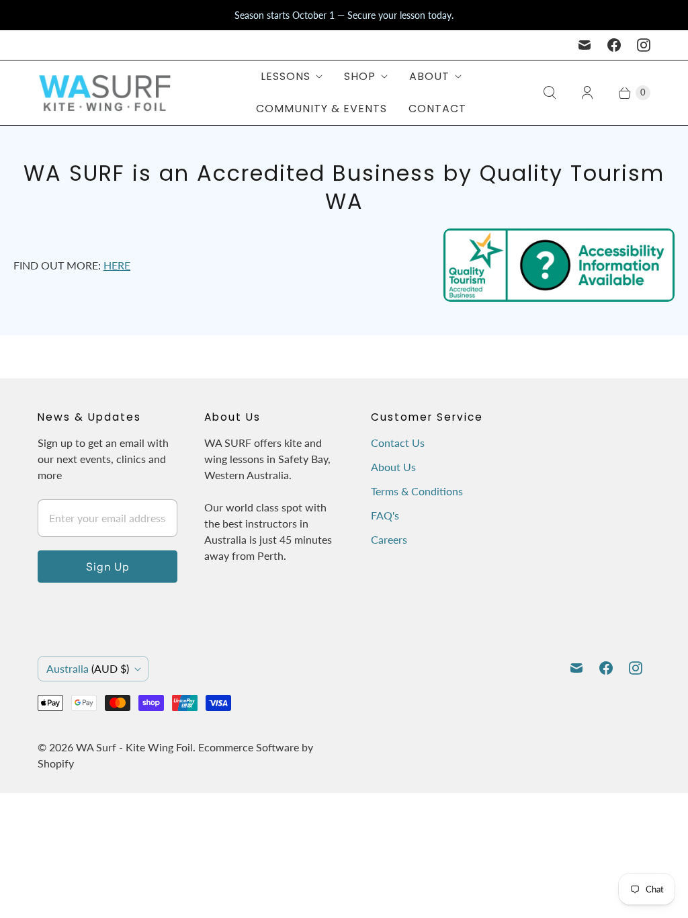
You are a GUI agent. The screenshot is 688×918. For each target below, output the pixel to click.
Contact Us (398, 442)
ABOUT (429, 76)
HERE (116, 265)
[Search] (549, 93)
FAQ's (385, 515)
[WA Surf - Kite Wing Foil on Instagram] (643, 45)
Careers (389, 539)
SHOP (360, 76)
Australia (87, 668)
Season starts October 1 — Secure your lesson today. (344, 15)
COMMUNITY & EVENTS (321, 108)
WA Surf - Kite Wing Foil (134, 747)
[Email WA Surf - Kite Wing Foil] (584, 45)
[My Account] (587, 93)
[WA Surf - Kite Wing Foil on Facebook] (614, 45)
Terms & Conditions (417, 491)
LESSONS (285, 76)
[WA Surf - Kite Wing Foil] (105, 93)
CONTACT (437, 108)
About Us (393, 466)
